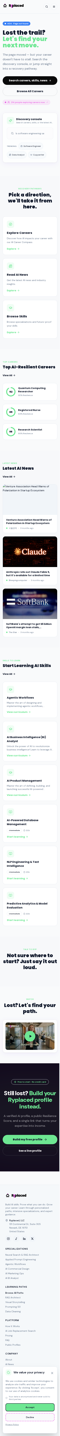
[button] (30, 1036)
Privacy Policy (12, 1424)
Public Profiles (12, 1344)
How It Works (12, 1326)
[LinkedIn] (24, 1239)
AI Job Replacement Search (20, 1330)
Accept (30, 1407)
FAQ (7, 1340)
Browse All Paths (14, 1292)
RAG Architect (13, 1297)
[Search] (46, 6)
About (8, 1359)
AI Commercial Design (17, 1268)
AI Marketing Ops (14, 1273)
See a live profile (30, 1151)
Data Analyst (18, 154)
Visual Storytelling (15, 1302)
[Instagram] (8, 1239)
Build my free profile (27, 1139)
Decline (30, 1417)
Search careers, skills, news (28, 80)
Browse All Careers (30, 91)
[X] (32, 1239)
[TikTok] (16, 1239)
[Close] (52, 1373)
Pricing (8, 1335)
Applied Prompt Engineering (20, 1259)
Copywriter (38, 154)
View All (7, 375)
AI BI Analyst (12, 1278)
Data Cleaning (13, 1311)
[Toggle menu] (54, 6)
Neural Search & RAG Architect (22, 1254)
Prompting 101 (12, 1306)
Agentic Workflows (15, 1264)
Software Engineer (32, 146)
